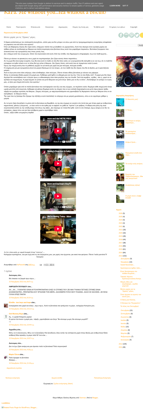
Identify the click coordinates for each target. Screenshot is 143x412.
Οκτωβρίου (125, 310)
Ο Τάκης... (129, 110)
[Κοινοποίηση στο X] (49, 265)
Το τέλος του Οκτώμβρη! (129, 306)
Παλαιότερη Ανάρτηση (102, 378)
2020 (121, 233)
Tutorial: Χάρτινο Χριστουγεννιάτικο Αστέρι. (130, 278)
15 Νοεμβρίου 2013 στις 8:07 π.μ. (21, 282)
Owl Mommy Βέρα (16, 314)
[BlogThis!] (47, 265)
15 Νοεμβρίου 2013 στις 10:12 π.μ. (21, 309)
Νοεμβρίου (125, 262)
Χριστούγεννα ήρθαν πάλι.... (131, 268)
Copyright (133, 27)
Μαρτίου (124, 333)
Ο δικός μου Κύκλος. (128, 300)
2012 (121, 344)
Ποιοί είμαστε (21, 27)
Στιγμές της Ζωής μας (80, 27)
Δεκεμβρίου (125, 259)
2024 (121, 220)
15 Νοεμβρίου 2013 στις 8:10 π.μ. (21, 298)
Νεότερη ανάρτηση (13, 378)
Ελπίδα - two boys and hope (20, 302)
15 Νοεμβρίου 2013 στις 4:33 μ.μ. (21, 350)
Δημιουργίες (63, 27)
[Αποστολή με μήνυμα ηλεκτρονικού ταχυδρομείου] (45, 265)
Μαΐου (123, 327)
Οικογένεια (49, 27)
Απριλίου (124, 330)
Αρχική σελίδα (57, 378)
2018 (121, 239)
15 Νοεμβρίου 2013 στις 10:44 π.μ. (21, 325)
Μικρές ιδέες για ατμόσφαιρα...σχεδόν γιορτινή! (129, 284)
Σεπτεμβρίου (126, 314)
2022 (121, 226)
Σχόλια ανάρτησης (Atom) (63, 384)
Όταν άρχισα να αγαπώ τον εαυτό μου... (130, 295)
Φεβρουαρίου (126, 336)
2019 (121, 236)
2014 (121, 253)
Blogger (95, 398)
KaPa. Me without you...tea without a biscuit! (55, 12)
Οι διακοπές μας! (131, 99)
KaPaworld (21, 265)
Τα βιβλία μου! (99, 27)
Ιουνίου (123, 323)
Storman (83, 398)
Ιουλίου (123, 320)
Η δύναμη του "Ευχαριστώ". (130, 303)
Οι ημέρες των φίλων (117, 27)
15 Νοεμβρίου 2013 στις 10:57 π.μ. (21, 338)
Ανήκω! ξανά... (131, 142)
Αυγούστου (125, 317)
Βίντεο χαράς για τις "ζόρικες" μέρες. (127, 290)
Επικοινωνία (35, 27)
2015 (121, 249)
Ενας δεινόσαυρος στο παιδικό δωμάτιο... (128, 272)
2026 (121, 213)
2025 (121, 217)
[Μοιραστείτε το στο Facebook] (51, 265)
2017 (121, 243)
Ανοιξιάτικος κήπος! (132, 185)
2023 (121, 223)
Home (8, 27)
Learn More (115, 6)
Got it (125, 6)
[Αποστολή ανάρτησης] (40, 265)
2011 (121, 347)
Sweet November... (127, 265)
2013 (121, 256)
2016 (121, 246)
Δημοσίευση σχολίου (14, 368)
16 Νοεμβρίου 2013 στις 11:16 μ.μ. (21, 363)
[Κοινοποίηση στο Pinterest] (53, 265)
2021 (121, 230)
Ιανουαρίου (125, 340)
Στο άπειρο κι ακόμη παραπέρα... (132, 122)
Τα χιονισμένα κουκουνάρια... (130, 132)
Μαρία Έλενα (14, 354)
